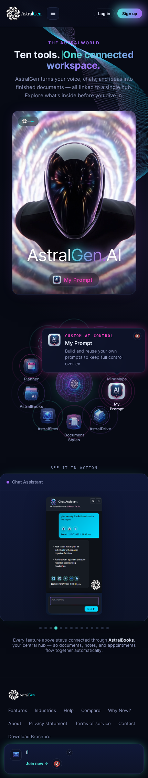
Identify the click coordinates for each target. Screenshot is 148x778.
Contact (126, 723)
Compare (91, 710)
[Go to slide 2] (45, 628)
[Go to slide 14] (107, 628)
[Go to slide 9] (82, 628)
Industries (45, 710)
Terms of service (93, 723)
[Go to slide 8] (76, 628)
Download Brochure (29, 736)
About (14, 723)
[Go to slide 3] (51, 628)
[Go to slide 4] (55, 628)
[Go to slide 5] (61, 628)
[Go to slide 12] (97, 628)
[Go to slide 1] (40, 628)
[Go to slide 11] (92, 628)
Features (17, 710)
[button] (74, 202)
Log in (104, 13)
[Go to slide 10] (87, 628)
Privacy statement (48, 723)
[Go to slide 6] (66, 628)
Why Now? (119, 710)
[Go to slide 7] (71, 628)
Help (69, 710)
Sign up (129, 13)
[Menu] (53, 13)
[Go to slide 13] (102, 628)
